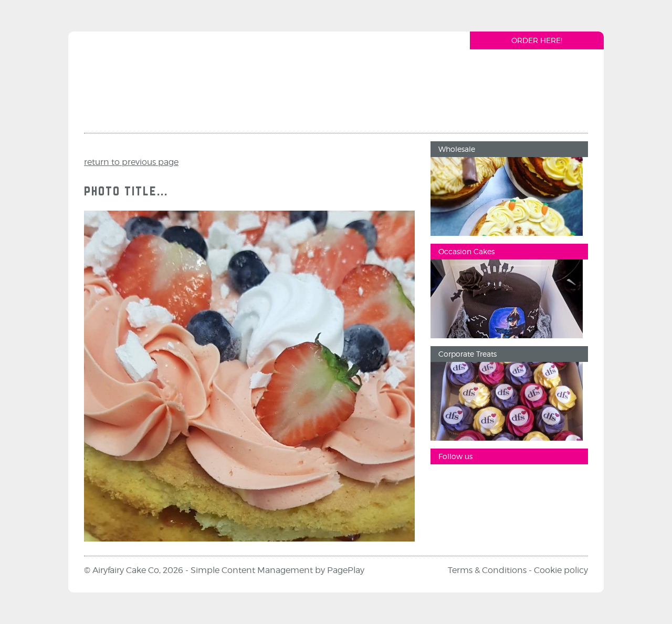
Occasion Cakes (466, 251)
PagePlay (345, 570)
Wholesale (456, 148)
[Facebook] (443, 483)
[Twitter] (507, 483)
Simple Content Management (252, 570)
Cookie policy (561, 570)
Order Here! (536, 40)
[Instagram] (475, 483)
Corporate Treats (467, 353)
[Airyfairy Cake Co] (146, 86)
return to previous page (131, 162)
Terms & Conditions (487, 570)
